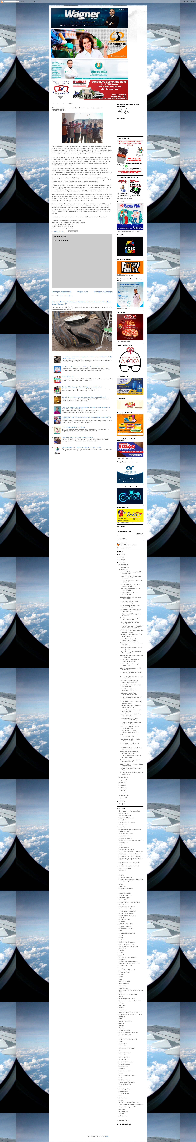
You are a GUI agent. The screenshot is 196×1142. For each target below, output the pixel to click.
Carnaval (121, 875)
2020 (120, 562)
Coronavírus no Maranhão (126, 913)
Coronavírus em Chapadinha (127, 911)
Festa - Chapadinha (124, 981)
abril (122, 790)
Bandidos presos (123, 842)
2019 (120, 801)
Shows (120, 1095)
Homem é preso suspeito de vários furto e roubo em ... (130, 714)
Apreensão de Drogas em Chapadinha (130, 829)
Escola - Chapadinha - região (127, 970)
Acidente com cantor (125, 815)
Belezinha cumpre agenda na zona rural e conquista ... (130, 589)
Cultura (121, 937)
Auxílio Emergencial (124, 836)
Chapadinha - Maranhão (126, 888)
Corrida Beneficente (124, 919)
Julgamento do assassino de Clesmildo (130, 1014)
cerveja (121, 884)
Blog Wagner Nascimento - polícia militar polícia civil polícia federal (131, 859)
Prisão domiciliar (123, 1066)
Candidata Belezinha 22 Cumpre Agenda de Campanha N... (129, 618)
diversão (121, 950)
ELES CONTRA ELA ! (68, 377)
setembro (124, 777)
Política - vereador (124, 1057)
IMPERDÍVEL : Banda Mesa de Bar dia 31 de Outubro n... (130, 652)
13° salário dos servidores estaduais (129, 811)
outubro (123, 569)
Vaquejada (122, 1109)
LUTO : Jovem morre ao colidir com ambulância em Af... (130, 756)
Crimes (121, 935)
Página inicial (82, 292)
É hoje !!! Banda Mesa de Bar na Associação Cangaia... (130, 585)
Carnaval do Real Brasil (125, 882)
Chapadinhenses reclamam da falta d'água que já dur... (130, 610)
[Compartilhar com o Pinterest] (77, 231)
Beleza (121, 845)
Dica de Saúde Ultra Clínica (127, 944)
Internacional (122, 1010)
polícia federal (123, 1044)
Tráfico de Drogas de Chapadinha (128, 1102)
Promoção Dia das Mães (126, 1071)
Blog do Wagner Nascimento (128, 545)
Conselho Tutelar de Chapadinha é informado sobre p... (130, 606)
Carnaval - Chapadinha (125, 877)
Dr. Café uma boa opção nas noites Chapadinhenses (130, 597)
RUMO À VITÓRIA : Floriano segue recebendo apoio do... (130, 577)
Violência (121, 1113)
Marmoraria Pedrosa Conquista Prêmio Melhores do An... (131, 572)
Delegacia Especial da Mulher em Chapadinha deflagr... (130, 602)
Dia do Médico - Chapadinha (127, 942)
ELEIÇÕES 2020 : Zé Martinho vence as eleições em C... (131, 593)
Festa (120, 979)
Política (121, 1050)
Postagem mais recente (61, 292)
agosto (123, 780)
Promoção (122, 1068)
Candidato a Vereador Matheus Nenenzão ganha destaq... (129, 681)
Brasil (120, 873)
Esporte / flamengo (124, 972)
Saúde (120, 1077)
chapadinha (122, 886)
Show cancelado (123, 1091)
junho (122, 785)
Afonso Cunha (123, 820)
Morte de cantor (123, 1028)
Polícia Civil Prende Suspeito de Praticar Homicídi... (129, 727)
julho (122, 782)
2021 (120, 559)
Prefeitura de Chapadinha (126, 1062)
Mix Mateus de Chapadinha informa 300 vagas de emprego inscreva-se (83, 367)
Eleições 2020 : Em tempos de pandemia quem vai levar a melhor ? (82, 387)
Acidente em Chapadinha (126, 818)
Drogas (121, 952)
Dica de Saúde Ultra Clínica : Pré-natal (73, 427)
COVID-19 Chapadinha (125, 926)
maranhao (121, 1023)
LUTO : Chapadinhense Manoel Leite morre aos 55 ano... (131, 698)
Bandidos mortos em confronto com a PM (131, 840)
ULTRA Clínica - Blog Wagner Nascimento (131, 1104)
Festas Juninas (123, 988)
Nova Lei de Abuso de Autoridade (128, 1032)
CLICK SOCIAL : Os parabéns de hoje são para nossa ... (131, 702)
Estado (121, 977)
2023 (120, 554)
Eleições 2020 (123, 959)
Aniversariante (123, 824)
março (123, 793)
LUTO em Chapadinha (125, 1021)
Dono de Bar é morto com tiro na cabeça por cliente (77, 437)
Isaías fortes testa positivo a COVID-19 (130, 1012)
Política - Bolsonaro (124, 1053)
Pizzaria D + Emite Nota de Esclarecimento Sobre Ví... (129, 639)
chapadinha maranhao (125, 893)
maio (122, 787)
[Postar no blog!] (71, 231)
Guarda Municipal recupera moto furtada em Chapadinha (129, 660)
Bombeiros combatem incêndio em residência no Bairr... (130, 723)
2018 (120, 804)
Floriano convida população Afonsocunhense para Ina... (129, 693)
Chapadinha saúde (124, 897)
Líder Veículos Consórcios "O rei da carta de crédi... (130, 668)
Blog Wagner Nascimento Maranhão (129, 866)
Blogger (106, 1136)
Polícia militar (123, 1046)
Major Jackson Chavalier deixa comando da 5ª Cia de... (129, 752)
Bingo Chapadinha (124, 847)
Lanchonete (122, 1017)
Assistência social (124, 831)
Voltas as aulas (123, 1116)
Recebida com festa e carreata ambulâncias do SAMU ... (129, 719)
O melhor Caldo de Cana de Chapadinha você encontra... (129, 731)
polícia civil (122, 1041)
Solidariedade (122, 1098)
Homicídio (121, 1003)
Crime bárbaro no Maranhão (127, 933)
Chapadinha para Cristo (125, 895)
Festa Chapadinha (124, 983)
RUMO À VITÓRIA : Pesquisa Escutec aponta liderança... (131, 631)
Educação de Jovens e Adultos (128, 957)
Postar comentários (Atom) (65, 296)
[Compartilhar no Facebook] (75, 231)
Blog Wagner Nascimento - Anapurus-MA (131, 851)
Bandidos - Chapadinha (125, 838)
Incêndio (121, 1007)
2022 (120, 557)
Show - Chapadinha (124, 1089)
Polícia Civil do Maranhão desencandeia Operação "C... (129, 689)
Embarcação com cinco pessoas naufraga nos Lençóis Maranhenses (129, 962)
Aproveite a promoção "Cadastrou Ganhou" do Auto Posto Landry (81, 447)
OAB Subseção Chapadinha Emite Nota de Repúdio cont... (130, 706)
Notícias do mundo (124, 1030)
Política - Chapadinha (125, 1055)
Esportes (121, 974)
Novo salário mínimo (125, 1034)
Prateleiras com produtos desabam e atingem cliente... (131, 769)
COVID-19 (122, 922)
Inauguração (122, 1005)
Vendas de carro (123, 1111)
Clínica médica (123, 900)
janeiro (123, 798)
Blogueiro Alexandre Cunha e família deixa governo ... (131, 648)
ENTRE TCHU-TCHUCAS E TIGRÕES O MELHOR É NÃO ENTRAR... (131, 627)
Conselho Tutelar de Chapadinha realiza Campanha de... (129, 744)
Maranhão (121, 1025)
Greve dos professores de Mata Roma (130, 1001)
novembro (124, 567)
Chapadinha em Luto (125, 891)
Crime (120, 930)
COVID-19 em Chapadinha (126, 928)
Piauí (120, 1037)
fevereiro (123, 795)
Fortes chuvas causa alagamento (128, 994)
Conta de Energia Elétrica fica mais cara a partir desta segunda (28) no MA (84, 397)
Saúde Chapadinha (124, 1080)
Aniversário (122, 827)
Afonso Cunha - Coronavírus (127, 822)
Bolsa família (122, 870)
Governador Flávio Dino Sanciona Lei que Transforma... (131, 673)
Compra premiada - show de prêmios (129, 902)
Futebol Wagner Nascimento (127, 998)
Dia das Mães (123, 940)
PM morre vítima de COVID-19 (128, 1039)
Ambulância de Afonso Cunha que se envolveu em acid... (131, 748)
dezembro (124, 564)
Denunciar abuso (123, 1120)
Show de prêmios (124, 1093)
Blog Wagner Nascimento (126, 849)
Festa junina (122, 986)
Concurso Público (124, 904)
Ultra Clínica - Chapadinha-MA (127, 1107)
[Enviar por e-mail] (69, 231)
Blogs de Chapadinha (125, 868)
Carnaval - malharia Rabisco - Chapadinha (131, 879)
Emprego (121, 968)
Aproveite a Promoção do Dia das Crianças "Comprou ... (130, 740)
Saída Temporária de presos (127, 1075)
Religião (121, 1073)
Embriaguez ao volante (125, 965)
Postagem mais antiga (103, 292)
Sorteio (121, 1100)
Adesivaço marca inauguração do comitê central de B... (130, 760)
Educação (121, 955)
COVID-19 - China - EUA (126, 924)
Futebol (121, 996)
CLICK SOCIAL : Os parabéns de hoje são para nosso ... (131, 765)
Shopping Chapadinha (125, 1084)
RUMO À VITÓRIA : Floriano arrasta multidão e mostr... (131, 685)
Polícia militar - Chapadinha (127, 1048)
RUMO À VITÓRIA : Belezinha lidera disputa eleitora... (131, 710)
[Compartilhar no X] (73, 231)
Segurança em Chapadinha (126, 1082)
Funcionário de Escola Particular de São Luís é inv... (130, 622)
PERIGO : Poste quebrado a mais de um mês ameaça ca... (131, 635)
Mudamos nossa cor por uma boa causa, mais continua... (130, 735)
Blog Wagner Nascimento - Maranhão (130, 856)
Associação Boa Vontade (126, 833)
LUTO (120, 1019)
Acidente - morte (123, 813)
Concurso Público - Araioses (127, 906)
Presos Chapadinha (124, 1064)
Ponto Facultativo (124, 1059)
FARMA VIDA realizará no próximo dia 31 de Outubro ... (131, 656)
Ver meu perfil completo (124, 548)
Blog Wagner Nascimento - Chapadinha (130, 854)
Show (120, 1086)
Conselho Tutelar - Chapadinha (128, 909)
